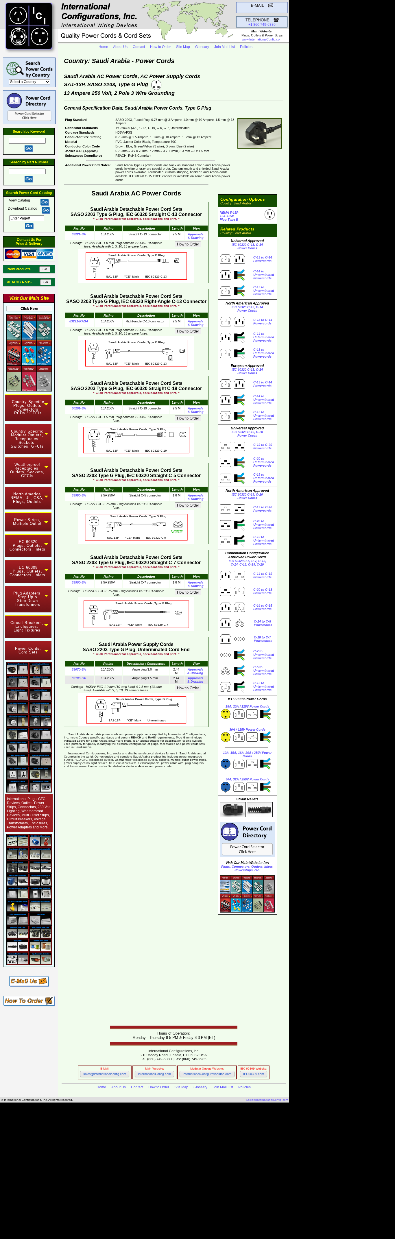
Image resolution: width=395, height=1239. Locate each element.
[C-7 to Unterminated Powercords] (232, 660)
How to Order (160, 47)
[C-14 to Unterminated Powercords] (232, 280)
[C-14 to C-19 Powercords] (232, 580)
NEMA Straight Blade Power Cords (97, 1150)
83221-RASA (78, 321)
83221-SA (79, 234)
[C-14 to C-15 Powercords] (232, 612)
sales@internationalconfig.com (104, 1074)
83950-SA (79, 495)
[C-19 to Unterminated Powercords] (232, 483)
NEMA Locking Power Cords (83, 1153)
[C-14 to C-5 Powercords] (232, 628)
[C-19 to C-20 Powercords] (232, 451)
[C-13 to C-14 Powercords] (232, 264)
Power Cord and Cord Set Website (143, 1220)
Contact (139, 47)
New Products (23, 269)
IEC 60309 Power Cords (78, 1156)
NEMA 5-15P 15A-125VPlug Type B (229, 216)
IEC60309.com (253, 1074)
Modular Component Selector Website (153, 1213)
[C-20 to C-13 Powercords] (232, 596)
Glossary (202, 47)
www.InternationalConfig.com (262, 39)
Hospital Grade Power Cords (142, 1162)
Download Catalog (22, 208)
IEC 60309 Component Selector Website (158, 1216)
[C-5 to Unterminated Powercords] (232, 675)
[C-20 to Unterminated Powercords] (232, 467)
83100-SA (79, 678)
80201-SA (79, 408)
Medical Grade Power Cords (27, 1172)
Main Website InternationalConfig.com (164, 1210)
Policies (246, 47)
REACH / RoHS (23, 282)
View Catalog (20, 200)
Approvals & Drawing (195, 235)
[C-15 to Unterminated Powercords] (232, 691)
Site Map (183, 47)
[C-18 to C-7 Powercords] (232, 644)
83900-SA (79, 582)
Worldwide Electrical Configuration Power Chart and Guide (61, 1131)
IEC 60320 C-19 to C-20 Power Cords (95, 1194)
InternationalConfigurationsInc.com (207, 1074)
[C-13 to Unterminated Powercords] (232, 295)
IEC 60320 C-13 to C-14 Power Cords (92, 1191)
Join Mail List (224, 47)
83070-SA (79, 669)
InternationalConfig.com (154, 1074)
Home (103, 47)
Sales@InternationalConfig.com (267, 1099)
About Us (120, 47)
